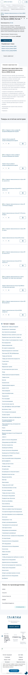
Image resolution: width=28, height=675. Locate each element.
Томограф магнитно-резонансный (10, 525)
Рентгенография (6, 398)
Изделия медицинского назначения (10, 350)
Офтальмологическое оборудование (10, 546)
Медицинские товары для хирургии (10, 326)
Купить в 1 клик (7, 40)
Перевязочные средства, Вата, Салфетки (11, 337)
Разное (3, 427)
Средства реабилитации (7, 393)
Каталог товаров (9, 324)
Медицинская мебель (7, 477)
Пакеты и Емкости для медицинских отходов (12, 340)
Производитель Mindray (7, 447)
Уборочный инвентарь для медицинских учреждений (11, 424)
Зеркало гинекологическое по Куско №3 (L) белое (13, 237)
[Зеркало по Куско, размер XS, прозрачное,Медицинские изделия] (14, 130)
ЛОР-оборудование (6, 543)
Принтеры (4, 479)
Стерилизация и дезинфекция (9, 533)
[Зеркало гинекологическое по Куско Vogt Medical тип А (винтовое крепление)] (14, 277)
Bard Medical (5, 578)
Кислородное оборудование (8, 495)
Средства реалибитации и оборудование (11, 458)
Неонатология (5, 570)
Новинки (21, 657)
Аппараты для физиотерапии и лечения (11, 573)
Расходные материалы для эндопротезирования (8, 420)
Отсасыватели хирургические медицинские (12, 511)
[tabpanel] (14, 90)
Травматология (5, 377)
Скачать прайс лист (8, 56)
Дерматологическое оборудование (10, 575)
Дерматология (5, 388)
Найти (20, 2)
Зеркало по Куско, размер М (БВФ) (9, 50)
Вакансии (21, 659)
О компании (7, 657)
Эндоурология (5, 396)
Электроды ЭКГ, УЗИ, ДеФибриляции (10, 353)
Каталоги (7, 662)
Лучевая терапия (6, 414)
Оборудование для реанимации (9, 530)
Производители (20, 607)
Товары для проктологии (7, 463)
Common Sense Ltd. (6, 596)
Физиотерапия (5, 482)
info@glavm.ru (16, 637)
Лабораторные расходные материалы (10, 374)
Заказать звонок (14, 626)
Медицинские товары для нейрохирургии (11, 417)
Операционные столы (7, 519)
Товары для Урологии (7, 356)
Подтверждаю (14, 670)
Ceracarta (4, 592)
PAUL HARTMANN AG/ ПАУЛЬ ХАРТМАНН (11, 406)
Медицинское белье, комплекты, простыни (12, 334)
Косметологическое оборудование (10, 450)
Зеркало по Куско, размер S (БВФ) (9, 48)
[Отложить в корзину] (23, 143)
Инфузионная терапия (7, 366)
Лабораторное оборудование (8, 567)
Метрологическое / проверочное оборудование (13, 535)
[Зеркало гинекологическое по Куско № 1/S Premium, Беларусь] (14, 204)
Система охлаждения (7, 490)
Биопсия (4, 380)
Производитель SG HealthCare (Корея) (10, 453)
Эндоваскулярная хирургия (8, 385)
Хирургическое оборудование (9, 559)
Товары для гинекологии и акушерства (11, 358)
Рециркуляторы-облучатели (8, 498)
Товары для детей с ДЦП (7, 485)
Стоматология (5, 361)
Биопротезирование (6, 430)
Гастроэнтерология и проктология (10, 369)
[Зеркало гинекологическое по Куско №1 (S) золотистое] (14, 252)
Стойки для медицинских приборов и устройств (13, 557)
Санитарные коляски (7, 527)
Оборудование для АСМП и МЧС (9, 442)
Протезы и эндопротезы (7, 445)
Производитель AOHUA (7, 455)
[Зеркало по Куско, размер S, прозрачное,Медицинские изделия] (14, 155)
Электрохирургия (6, 390)
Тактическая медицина (7, 401)
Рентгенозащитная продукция (9, 412)
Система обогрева (6, 538)
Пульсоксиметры (6, 503)
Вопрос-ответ (7, 659)
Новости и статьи (21, 662)
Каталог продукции (7, 654)
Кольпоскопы (5, 549)
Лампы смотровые (6, 551)
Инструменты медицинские (8, 348)
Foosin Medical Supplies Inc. (8, 603)
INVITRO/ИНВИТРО (6, 461)
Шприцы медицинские (7, 345)
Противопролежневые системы (9, 487)
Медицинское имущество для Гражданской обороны (12, 434)
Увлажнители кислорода (7, 506)
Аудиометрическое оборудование (10, 562)
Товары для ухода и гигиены (8, 493)
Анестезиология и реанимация (9, 332)
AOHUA (3, 589)
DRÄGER (4, 599)
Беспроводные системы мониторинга (10, 471)
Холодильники (5, 469)
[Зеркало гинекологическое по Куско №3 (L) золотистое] (14, 180)
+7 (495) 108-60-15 (24, 637)
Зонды (3, 372)
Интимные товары (6, 466)
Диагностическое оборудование (9, 439)
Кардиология (5, 554)
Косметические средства (8, 404)
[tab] (10, 65)
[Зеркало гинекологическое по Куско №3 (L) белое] (14, 229)
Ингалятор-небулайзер (7, 501)
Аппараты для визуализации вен (9, 522)
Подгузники (4, 364)
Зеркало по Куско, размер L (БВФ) (8, 46)
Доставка (20, 654)
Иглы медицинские (6, 342)
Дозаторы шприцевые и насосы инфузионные (12, 514)
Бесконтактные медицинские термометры (12, 565)
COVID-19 (4, 437)
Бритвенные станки (6, 409)
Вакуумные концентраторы (8, 474)
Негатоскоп (4, 517)
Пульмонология (5, 382)
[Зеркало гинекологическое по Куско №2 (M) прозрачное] (14, 302)
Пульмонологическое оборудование (10, 541)
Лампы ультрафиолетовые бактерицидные (12, 509)
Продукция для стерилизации (9, 329)
